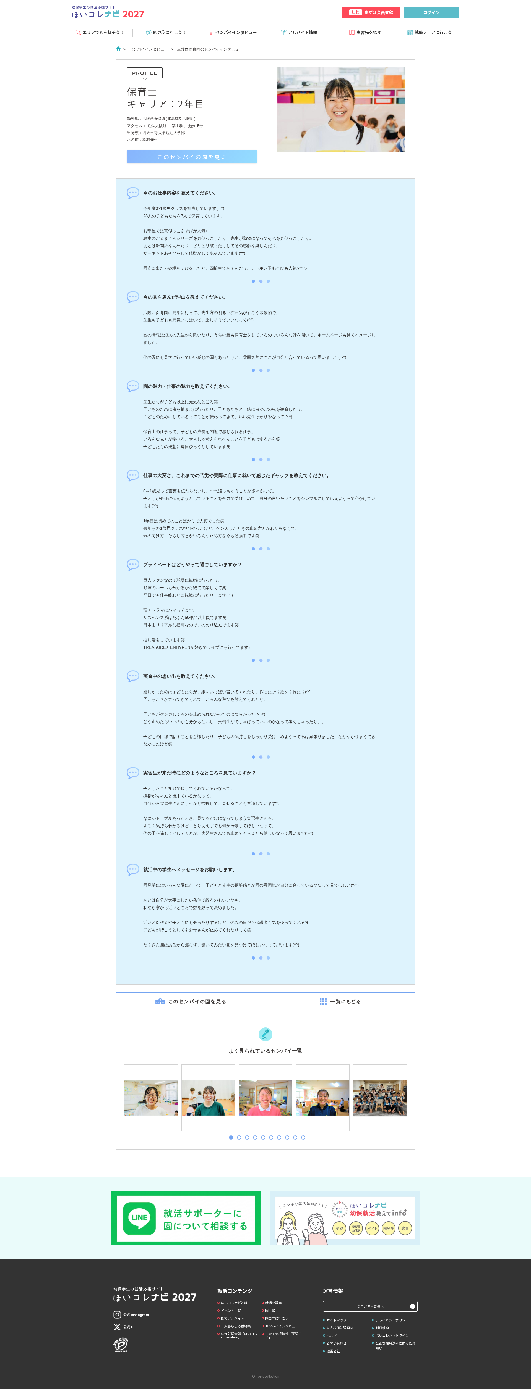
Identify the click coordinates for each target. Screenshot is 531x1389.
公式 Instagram (136, 1314)
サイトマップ (337, 1319)
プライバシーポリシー (392, 1319)
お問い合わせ (337, 1343)
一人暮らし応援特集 (236, 1326)
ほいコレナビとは (234, 1302)
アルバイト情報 (302, 32)
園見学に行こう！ (169, 32)
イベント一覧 (231, 1310)
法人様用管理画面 (340, 1327)
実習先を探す (368, 32)
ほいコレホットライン (392, 1335)
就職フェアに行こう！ (435, 32)
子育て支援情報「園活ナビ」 (283, 1335)
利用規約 (382, 1327)
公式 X (128, 1326)
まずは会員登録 (372, 12)
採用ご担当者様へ (370, 1306)
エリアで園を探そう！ (103, 32)
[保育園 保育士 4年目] (150, 1097)
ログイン (431, 12)
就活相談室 (273, 1302)
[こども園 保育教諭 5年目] (379, 1097)
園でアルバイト (232, 1318)
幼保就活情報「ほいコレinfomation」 (239, 1335)
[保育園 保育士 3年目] (208, 1097)
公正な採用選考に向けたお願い (395, 1345)
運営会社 (333, 1350)
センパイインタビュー (236, 32)
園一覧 (270, 1310)
